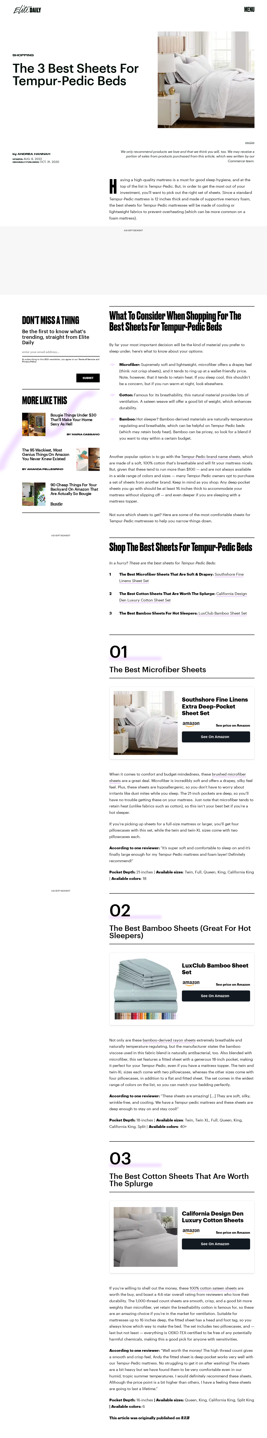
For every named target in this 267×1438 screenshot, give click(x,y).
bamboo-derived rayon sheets (169, 1040)
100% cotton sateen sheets (213, 1288)
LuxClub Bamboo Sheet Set (222, 613)
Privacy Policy (29, 361)
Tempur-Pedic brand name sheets (210, 456)
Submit (88, 377)
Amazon (249, 142)
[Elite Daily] (27, 9)
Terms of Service (86, 359)
